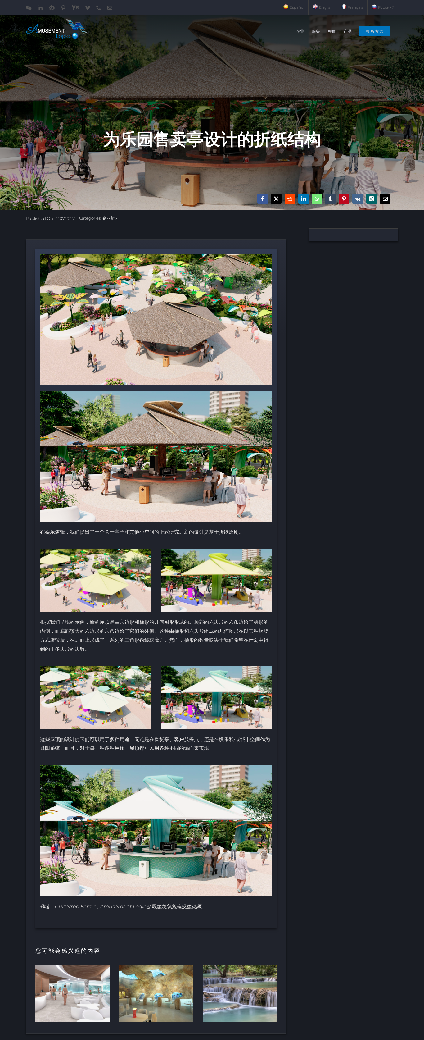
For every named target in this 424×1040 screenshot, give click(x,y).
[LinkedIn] (303, 199)
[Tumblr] (330, 199)
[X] (276, 199)
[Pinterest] (344, 199)
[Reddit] (290, 199)
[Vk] (358, 199)
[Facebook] (262, 199)
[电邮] (385, 199)
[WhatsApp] (316, 199)
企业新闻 (110, 218)
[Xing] (371, 199)
